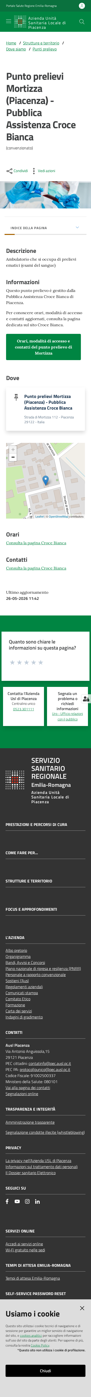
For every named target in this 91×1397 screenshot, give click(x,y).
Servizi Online (20, 1231)
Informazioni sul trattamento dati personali (42, 1167)
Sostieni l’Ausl (17, 981)
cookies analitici (31, 1335)
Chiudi (45, 1371)
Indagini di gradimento (24, 1017)
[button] (82, 22)
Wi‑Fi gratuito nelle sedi (25, 1250)
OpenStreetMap (58, 516)
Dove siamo (16, 49)
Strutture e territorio (41, 43)
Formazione (15, 1005)
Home (11, 43)
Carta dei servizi (19, 1011)
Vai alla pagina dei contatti (28, 1088)
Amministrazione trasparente (30, 1122)
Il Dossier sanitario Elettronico (31, 1173)
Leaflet (39, 516)
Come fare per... (22, 852)
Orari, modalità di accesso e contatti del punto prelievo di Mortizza (43, 347)
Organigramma (18, 956)
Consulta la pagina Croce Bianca (36, 542)
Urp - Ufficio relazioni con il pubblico (67, 716)
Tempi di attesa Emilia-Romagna (33, 1278)
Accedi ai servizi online (24, 1244)
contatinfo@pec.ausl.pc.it (50, 1063)
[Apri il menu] (9, 21)
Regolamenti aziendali (24, 987)
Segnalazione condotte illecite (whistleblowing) (45, 1132)
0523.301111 (23, 709)
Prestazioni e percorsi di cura (36, 824)
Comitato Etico (18, 999)
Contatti (14, 1032)
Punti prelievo (45, 49)
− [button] (13, 457)
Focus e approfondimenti (31, 909)
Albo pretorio (16, 950)
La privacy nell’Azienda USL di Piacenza (38, 1161)
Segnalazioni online (22, 1094)
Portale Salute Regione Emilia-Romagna (31, 6)
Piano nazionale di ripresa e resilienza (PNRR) (43, 968)
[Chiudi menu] (73, 10)
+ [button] (13, 449)
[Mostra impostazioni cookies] (86, 698)
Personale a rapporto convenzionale (36, 975)
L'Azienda (15, 937)
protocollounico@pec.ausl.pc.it (45, 1069)
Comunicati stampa (22, 993)
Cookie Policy (40, 1345)
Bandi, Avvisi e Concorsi (25, 962)
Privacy (13, 1147)
